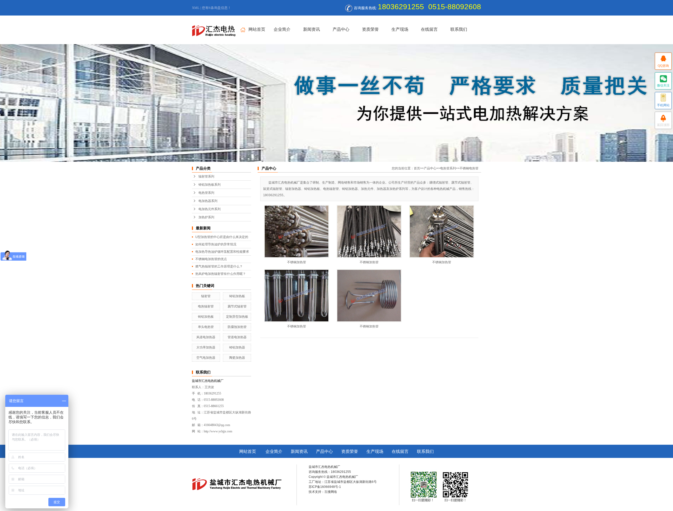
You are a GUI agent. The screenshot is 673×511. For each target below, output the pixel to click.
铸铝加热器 (237, 347)
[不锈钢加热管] (296, 231)
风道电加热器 (205, 337)
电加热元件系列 (209, 209)
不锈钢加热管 (296, 262)
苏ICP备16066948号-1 (325, 487)
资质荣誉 (370, 29)
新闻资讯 (311, 29)
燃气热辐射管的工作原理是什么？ (219, 266)
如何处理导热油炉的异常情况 (215, 244)
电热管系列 (206, 193)
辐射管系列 (206, 176)
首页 (417, 168)
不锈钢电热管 (469, 168)
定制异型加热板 (237, 316)
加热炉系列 (206, 217)
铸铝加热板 (237, 296)
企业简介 (282, 29)
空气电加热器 (205, 358)
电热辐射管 (206, 306)
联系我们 (458, 29)
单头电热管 (206, 327)
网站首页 (256, 29)
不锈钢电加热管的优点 (211, 259)
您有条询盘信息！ (216, 8)
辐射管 (206, 296)
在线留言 (429, 29)
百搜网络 (330, 492)
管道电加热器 (237, 337)
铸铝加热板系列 (209, 184)
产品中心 (341, 29)
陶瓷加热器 (237, 358)
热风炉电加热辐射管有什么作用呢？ (220, 274)
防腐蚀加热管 (237, 327)
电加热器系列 (207, 201)
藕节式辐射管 (237, 306)
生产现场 (399, 29)
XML (196, 8)
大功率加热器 (205, 347)
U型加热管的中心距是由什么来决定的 (221, 237)
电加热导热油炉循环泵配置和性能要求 (222, 252)
